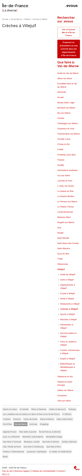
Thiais (60, 259)
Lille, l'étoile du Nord (12, 447)
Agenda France (9, 432)
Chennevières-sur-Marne (68, 134)
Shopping (44, 424)
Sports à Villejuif (67, 314)
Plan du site (7, 471)
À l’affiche (66, 414)
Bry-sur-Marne (63, 113)
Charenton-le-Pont (65, 128)
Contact (60, 471)
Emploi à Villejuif (67, 359)
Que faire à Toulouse (12, 442)
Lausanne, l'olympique (37, 451)
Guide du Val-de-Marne (67, 73)
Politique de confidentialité (43, 471)
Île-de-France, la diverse (50, 432)
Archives (33, 424)
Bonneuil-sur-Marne (66, 108)
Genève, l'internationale (13, 451)
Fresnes (60, 160)
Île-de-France (15, 5)
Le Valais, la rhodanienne (60, 451)
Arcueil (60, 97)
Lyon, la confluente (11, 437)
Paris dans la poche (27, 432)
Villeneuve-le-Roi (65, 376)
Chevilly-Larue (63, 139)
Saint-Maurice (63, 248)
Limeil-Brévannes (65, 212)
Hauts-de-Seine (30, 419)
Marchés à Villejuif (68, 319)
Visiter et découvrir (57, 409)
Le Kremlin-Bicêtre (65, 196)
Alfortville (61, 92)
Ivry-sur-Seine (63, 175)
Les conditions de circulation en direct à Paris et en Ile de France (31, 414)
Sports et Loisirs (10, 409)
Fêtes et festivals (38, 409)
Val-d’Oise (7, 424)
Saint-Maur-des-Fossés (68, 243)
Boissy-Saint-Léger (66, 102)
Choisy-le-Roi (63, 144)
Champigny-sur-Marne (67, 123)
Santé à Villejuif (67, 298)
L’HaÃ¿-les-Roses (65, 186)
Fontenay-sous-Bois (66, 155)
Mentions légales (22, 471)
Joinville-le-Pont (64, 181)
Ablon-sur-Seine (64, 78)
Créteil (60, 149)
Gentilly (60, 165)
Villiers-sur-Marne (65, 390)
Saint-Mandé (63, 238)
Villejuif (27, 19)
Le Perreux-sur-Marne (67, 201)
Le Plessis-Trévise (65, 207)
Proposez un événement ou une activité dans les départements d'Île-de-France (69, 49)
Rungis (60, 233)
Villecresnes (62, 264)
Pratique (72, 409)
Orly (59, 227)
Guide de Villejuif (67, 274)
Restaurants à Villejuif (70, 304)
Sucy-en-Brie (63, 254)
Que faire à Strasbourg (34, 447)
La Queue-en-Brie (65, 191)
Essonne (17, 419)
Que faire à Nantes (50, 442)
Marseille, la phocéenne (33, 437)
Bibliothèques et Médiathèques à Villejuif (67, 367)
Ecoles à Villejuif (67, 293)
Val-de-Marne (16, 19)
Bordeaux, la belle (32, 442)
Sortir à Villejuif (67, 280)
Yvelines (6, 419)
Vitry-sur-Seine (64, 401)
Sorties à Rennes (69, 442)
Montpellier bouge (54, 437)
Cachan (60, 118)
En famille (24, 409)
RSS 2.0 (5, 474)
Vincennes (62, 395)
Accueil (5, 19)
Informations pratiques (67, 170)
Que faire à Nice (53, 447)
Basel (5, 456)
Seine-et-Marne (47, 419)
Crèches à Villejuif (69, 309)
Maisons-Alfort (64, 217)
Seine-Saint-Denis (64, 419)
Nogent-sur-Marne (65, 222)
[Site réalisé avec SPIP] (77, 468)
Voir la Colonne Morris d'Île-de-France (68, 32)
